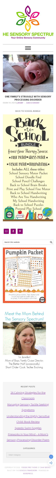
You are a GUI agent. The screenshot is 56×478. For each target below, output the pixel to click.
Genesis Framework (28, 470)
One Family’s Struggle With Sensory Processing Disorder (28, 98)
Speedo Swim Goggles (28, 428)
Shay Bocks (45, 467)
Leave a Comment (32, 103)
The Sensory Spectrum (28, 21)
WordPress (28, 473)
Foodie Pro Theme (29, 467)
